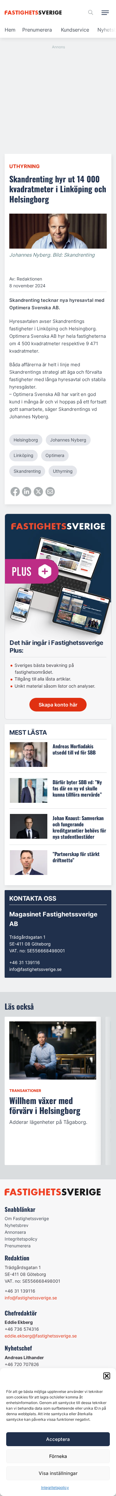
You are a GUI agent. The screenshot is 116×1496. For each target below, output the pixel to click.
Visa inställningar (58, 1473)
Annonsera (15, 1232)
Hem (10, 30)
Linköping (23, 455)
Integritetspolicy (55, 1487)
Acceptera (58, 1439)
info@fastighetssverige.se (35, 969)
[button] (107, 1376)
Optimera (54, 455)
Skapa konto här (58, 705)
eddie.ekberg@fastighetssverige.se (41, 1335)
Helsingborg (26, 439)
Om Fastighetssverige (27, 1218)
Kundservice (75, 30)
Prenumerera (37, 30)
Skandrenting (27, 471)
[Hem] (34, 13)
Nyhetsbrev (16, 1225)
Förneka (58, 1456)
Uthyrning (24, 166)
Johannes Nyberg (68, 439)
